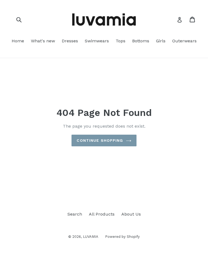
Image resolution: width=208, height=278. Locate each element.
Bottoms (140, 40)
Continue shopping (100, 140)
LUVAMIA (90, 237)
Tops (120, 40)
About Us (131, 214)
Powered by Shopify (122, 237)
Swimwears (97, 40)
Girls (160, 40)
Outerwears (184, 40)
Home (18, 40)
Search (74, 214)
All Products (102, 214)
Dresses (70, 40)
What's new (43, 40)
